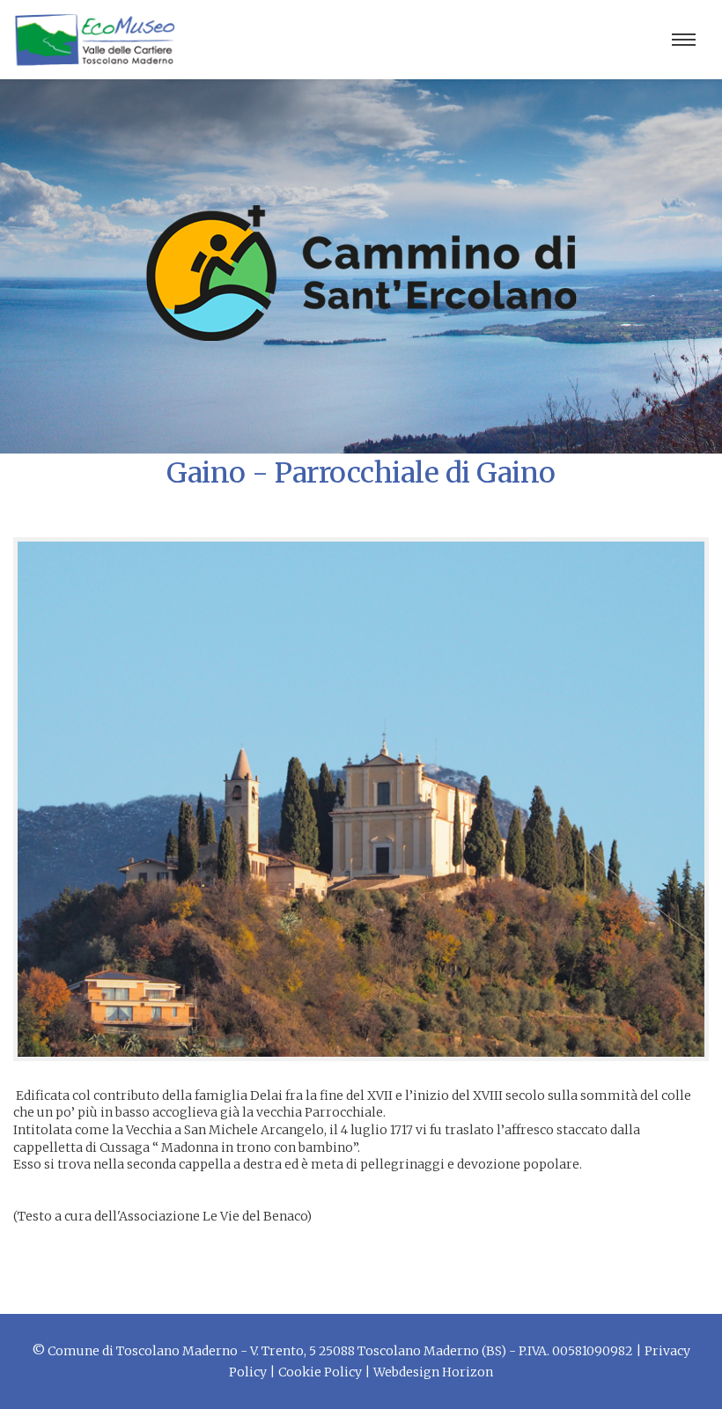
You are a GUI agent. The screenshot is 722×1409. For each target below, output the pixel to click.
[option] (361, 799)
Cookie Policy (320, 1372)
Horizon (467, 1372)
